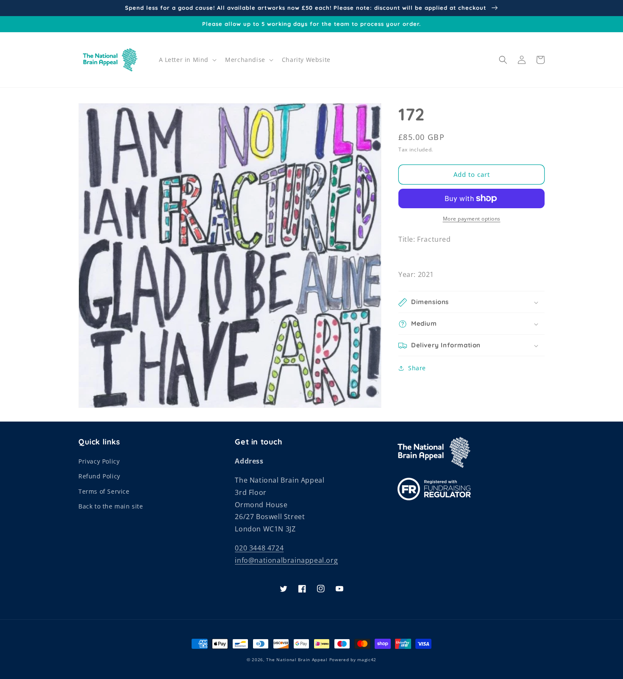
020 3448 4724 (259, 548)
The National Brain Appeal (297, 659)
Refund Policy (99, 476)
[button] (187, 60)
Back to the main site (110, 506)
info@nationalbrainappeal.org (286, 560)
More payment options (472, 218)
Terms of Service (104, 491)
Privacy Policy (99, 461)
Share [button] (417, 368)
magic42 (366, 659)
